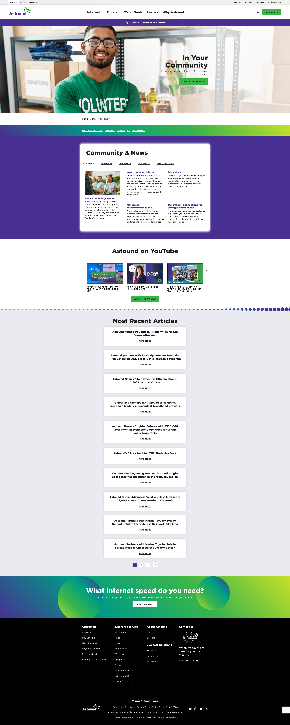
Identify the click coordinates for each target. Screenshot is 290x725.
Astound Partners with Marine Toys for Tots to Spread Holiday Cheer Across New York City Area (145, 522)
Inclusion (106, 163)
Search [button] (258, 12)
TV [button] (126, 12)
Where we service (126, 626)
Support (237, 2)
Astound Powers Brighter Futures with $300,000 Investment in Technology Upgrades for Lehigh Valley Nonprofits (145, 429)
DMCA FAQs (172, 707)
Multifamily (33, 2)
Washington (120, 654)
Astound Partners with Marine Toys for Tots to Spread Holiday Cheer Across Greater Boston (145, 546)
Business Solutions (159, 644)
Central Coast (121, 676)
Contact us (186, 626)
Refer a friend (89, 654)
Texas (117, 637)
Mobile (121, 130)
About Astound (157, 626)
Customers (89, 626)
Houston (118, 643)
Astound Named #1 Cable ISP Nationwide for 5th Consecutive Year (145, 333)
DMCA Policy (158, 707)
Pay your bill (88, 637)
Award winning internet (141, 172)
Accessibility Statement (118, 712)
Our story (152, 632)
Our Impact (125, 163)
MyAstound (259, 2)
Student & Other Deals (94, 659)
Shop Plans (271, 12)
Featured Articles (92, 130)
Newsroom (144, 163)
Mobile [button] (112, 12)
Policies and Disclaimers (124, 707)
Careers (151, 637)
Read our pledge (190, 660)
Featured (88, 163)
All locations (121, 632)
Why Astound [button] (173, 12)
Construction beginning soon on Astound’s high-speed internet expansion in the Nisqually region (145, 475)
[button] (206, 271)
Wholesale (152, 661)
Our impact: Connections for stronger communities (185, 206)
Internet (110, 130)
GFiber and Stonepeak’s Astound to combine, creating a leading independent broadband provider (145, 404)
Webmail (248, 2)
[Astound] (20, 12)
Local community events (99, 198)
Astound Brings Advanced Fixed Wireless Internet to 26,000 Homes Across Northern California (145, 498)
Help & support (90, 643)
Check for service (123, 681)
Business (23, 2)
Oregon (118, 659)
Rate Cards (157, 712)
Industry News (165, 163)
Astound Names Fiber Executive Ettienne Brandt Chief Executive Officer (145, 380)
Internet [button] (93, 12)
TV (128, 130)
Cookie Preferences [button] (174, 712)
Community (138, 130)
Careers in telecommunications (139, 206)
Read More (145, 341)
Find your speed (145, 604)
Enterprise (152, 656)
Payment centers (91, 648)
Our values (174, 172)
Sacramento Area (123, 670)
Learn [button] (151, 12)
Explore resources (193, 81)
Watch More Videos (145, 299)
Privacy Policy (143, 707)
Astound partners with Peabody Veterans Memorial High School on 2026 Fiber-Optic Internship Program (145, 357)
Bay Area (119, 665)
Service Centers (274, 2)
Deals (138, 12)
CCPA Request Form (141, 712)
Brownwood (120, 648)
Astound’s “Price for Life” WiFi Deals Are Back (145, 453)
